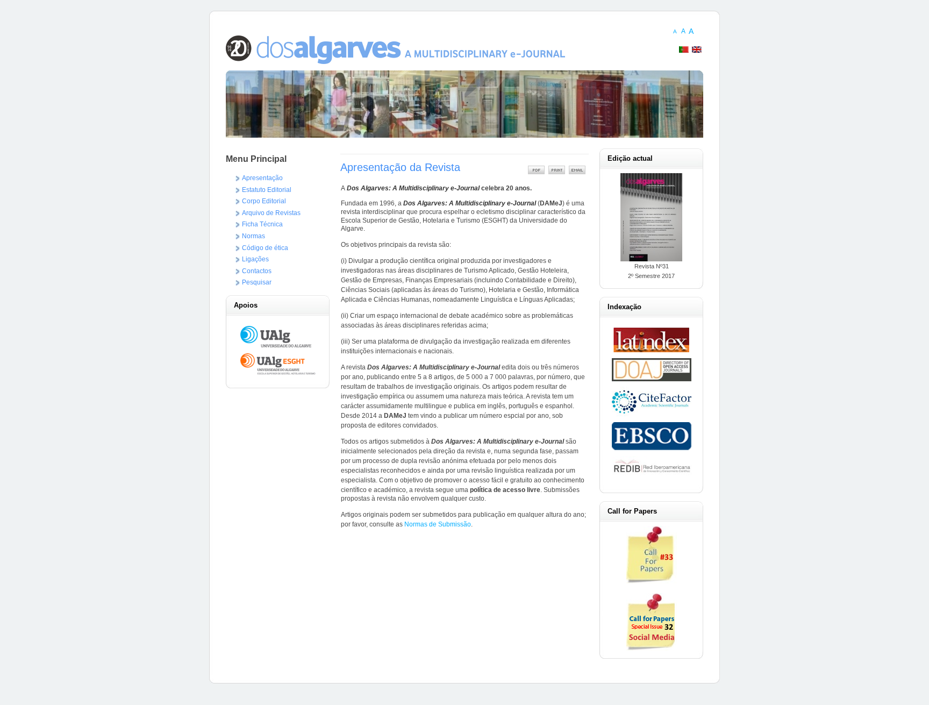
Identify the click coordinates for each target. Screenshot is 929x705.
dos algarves (395, 59)
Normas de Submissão (437, 524)
